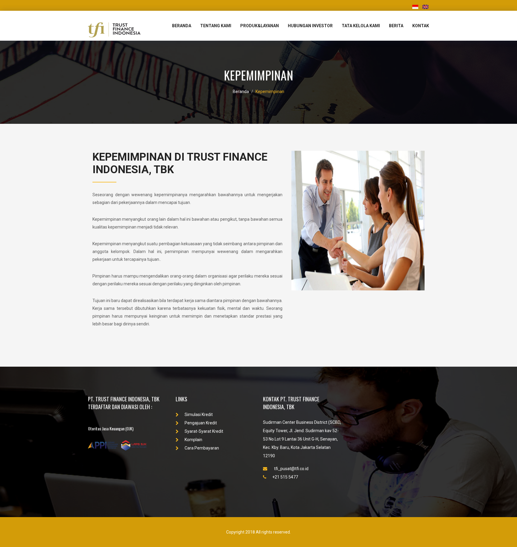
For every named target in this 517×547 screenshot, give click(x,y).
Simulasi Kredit (199, 414)
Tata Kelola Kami (361, 25)
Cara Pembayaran (202, 448)
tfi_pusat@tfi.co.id (290, 468)
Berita (396, 25)
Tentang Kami (215, 25)
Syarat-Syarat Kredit (204, 431)
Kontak (420, 25)
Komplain (193, 439)
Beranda (181, 25)
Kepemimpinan (270, 91)
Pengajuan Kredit (201, 422)
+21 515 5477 (285, 477)
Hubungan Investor (310, 25)
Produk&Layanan (259, 25)
